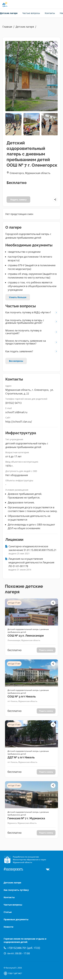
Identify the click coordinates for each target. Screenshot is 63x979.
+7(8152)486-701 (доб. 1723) (23, 948)
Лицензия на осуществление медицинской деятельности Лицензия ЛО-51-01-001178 (31, 562)
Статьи (8, 912)
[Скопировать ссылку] (55, 199)
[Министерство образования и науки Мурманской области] (8, 859)
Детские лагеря (8, 13)
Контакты (50, 13)
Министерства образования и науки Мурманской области (29, 861)
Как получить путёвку (16, 889)
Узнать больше (17, 297)
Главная (7, 26)
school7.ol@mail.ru (16, 412)
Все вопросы (16, 360)
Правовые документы (16, 919)
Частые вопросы (31, 13)
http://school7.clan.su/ (18, 421)
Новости (8, 926)
